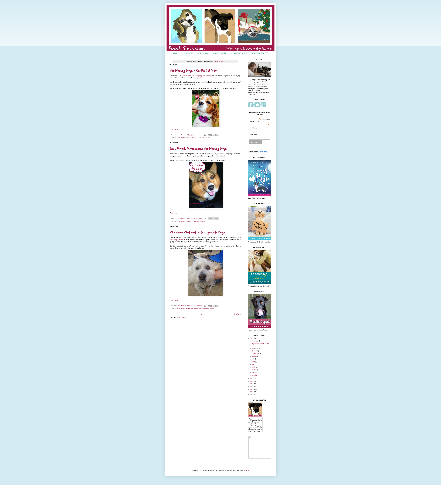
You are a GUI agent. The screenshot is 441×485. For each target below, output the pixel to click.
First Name (253, 128)
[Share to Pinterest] (217, 135)
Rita (200, 308)
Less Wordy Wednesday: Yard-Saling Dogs (198, 148)
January (254, 375)
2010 (252, 394)
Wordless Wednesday (200, 221)
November (255, 348)
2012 (252, 389)
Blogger (246, 470)
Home (201, 314)
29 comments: (198, 305)
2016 (252, 378)
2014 (252, 384)
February (255, 372)
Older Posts (237, 314)
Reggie (207, 137)
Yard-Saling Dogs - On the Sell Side (193, 70)
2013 (252, 386)
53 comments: (198, 218)
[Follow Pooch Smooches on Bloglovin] (258, 152)
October (254, 351)
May (253, 364)
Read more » (174, 129)
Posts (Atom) (182, 317)
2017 (252, 338)
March (254, 370)
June (253, 362)
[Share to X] (213, 135)
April (253, 367)
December (255, 341)
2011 (252, 392)
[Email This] (209, 135)
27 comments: (198, 134)
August (254, 356)
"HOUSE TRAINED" (220, 53)
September (255, 354)
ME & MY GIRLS (187, 53)
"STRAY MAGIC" (203, 53)
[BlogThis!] (211, 135)
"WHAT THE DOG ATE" (260, 53)
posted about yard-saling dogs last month (196, 76)
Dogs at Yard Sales (191, 137)
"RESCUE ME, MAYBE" (239, 53)
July (253, 359)
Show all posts (219, 61)
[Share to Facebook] (215, 135)
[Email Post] (205, 134)
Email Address (259, 121)
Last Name (253, 134)
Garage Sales (201, 137)
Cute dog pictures (180, 137)
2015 (252, 381)
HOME (174, 53)
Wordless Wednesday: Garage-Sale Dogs (197, 232)
